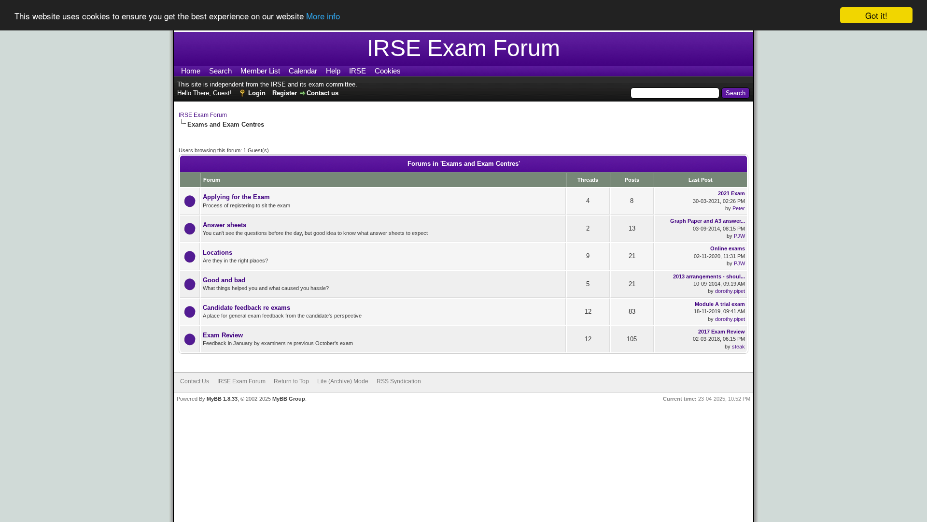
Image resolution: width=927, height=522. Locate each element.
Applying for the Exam (236, 197)
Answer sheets (224, 225)
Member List (260, 71)
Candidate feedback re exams (246, 307)
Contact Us (194, 381)
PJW (739, 236)
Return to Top (291, 381)
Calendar (303, 71)
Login (257, 93)
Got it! (876, 15)
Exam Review (223, 335)
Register (284, 93)
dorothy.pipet (730, 291)
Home (190, 71)
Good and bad (224, 280)
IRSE (357, 71)
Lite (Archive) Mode (342, 381)
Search (220, 71)
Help (333, 71)
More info (323, 16)
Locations (217, 252)
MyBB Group (288, 399)
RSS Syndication (399, 381)
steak (738, 346)
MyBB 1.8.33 (222, 399)
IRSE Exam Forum (203, 115)
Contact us (322, 93)
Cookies (388, 71)
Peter (738, 208)
